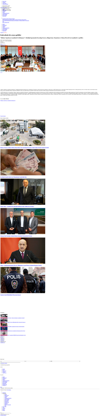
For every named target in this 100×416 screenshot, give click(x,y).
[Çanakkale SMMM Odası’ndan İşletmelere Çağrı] (3, 334)
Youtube (13, 18)
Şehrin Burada (4, 14)
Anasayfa (2, 32)
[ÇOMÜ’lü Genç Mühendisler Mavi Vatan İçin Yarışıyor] (3, 321)
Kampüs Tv (17, 20)
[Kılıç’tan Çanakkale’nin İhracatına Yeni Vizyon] (3, 329)
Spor (3, 21)
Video (3, 407)
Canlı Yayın (4, 3)
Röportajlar (9, 20)
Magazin (20, 20)
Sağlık (3, 12)
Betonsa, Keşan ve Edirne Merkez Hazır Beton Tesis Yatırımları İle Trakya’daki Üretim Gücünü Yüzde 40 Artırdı (24, 147)
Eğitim (3, 9)
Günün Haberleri (5, 4)
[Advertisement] (31, 81)
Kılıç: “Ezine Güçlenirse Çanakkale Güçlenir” (16, 317)
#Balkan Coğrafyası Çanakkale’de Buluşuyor (7, 100)
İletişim (6, 22)
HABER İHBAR (3, 415)
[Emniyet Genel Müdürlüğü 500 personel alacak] (22, 292)
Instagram (10, 18)
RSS (8, 22)
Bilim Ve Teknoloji (25, 20)
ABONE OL (2, 342)
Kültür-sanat (4, 10)
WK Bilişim (9, 389)
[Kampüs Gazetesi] (3, 7)
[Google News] (3, 44)
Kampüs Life (13, 20)
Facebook (4, 18)
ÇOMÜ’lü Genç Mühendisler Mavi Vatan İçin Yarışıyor (15, 322)
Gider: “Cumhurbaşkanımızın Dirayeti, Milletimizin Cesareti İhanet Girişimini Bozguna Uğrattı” (21, 265)
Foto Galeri (4, 1)
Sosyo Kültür (4, 15)
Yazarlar (3, 408)
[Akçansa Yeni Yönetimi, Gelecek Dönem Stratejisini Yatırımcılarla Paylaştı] (22, 233)
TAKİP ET (2, 338)
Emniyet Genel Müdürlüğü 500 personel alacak (10, 294)
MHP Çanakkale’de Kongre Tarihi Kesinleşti (15, 326)
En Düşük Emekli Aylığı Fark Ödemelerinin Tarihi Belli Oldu (13, 177)
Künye (3, 22)
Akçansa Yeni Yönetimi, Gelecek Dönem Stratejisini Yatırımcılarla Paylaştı (16, 235)
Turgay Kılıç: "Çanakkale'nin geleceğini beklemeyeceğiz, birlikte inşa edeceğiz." (17, 206)
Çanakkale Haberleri (5, 13)
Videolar (3, 2)
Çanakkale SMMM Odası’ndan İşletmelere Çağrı (16, 335)
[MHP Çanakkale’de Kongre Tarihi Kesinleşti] (3, 325)
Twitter (7, 18)
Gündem (3, 11)
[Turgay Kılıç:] (22, 204)
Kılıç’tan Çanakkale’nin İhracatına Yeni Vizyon (16, 330)
